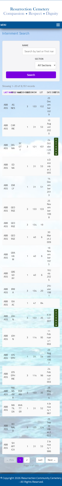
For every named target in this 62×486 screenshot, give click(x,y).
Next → (52, 460)
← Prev (10, 460)
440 (40, 460)
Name (25, 45)
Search (31, 75)
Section (39, 59)
